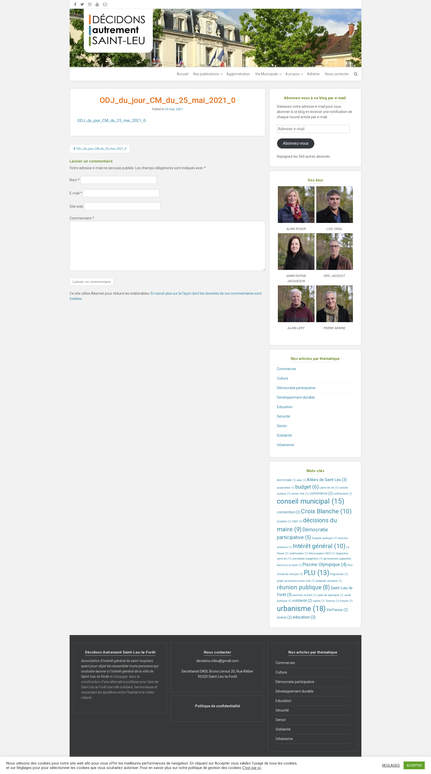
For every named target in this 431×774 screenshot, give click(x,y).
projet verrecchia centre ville (296, 581)
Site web (76, 206)
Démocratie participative (296, 388)
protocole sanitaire (329, 581)
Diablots (284, 521)
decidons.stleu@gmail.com (217, 661)
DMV (297, 521)
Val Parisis (337, 610)
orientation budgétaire (307, 558)
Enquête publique (324, 538)
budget (307, 487)
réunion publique (303, 587)
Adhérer (313, 74)
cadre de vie (329, 487)
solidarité (302, 601)
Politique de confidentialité (217, 706)
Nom (75, 180)
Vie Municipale (266, 74)
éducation (304, 617)
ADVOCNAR (286, 480)
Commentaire (82, 218)
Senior (282, 426)
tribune (346, 601)
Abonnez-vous (296, 143)
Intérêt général (319, 546)
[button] (296, 209)
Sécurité (283, 416)
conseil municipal (310, 501)
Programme (339, 574)
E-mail (76, 193)
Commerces (286, 369)
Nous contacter (337, 74)
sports (319, 601)
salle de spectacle (330, 595)
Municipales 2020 (322, 553)
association (286, 487)
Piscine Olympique (325, 564)
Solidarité (284, 435)
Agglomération (238, 74)
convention (288, 512)
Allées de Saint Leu (327, 479)
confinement (342, 493)
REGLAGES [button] (391, 765)
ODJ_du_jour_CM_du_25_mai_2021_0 (111, 120)
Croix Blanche (326, 511)
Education (285, 407)
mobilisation (298, 553)
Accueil (182, 74)
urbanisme (301, 608)
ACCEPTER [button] (414, 765)
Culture (282, 378)
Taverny (332, 601)
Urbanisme (285, 445)
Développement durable (296, 397)
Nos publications (206, 74)
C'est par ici (251, 768)
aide (301, 480)
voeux (284, 617)
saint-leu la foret (305, 595)
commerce (321, 493)
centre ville (300, 493)
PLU (316, 573)
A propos (292, 74)
